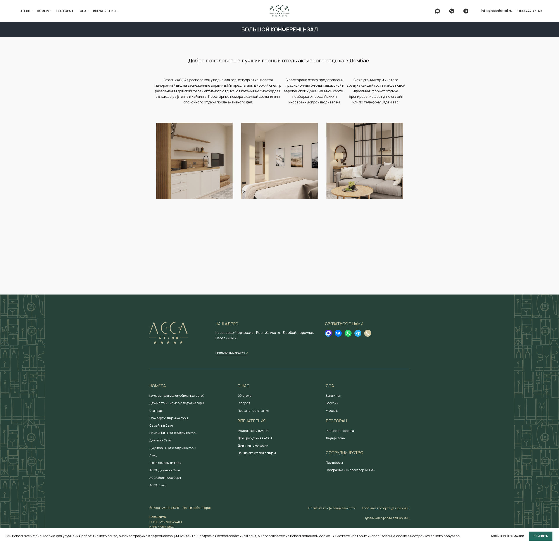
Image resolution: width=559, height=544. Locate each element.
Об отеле (245, 395)
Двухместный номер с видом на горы (176, 403)
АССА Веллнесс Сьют (165, 477)
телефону (372, 102)
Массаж (332, 410)
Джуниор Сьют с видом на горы (172, 448)
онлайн (397, 96)
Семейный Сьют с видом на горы (173, 433)
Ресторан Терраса (340, 431)
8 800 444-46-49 (529, 11)
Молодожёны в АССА (253, 431)
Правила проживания (253, 410)
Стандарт (156, 410)
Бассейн (332, 403)
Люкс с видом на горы (165, 463)
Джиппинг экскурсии (253, 445)
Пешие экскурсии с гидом (257, 453)
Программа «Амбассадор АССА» (350, 470)
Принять (540, 536)
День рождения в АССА (255, 438)
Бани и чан (333, 395)
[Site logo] (279, 10)
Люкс (153, 455)
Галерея (244, 403)
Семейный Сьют (161, 425)
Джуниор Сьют (160, 440)
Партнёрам (334, 462)
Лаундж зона (335, 438)
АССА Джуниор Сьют (164, 470)
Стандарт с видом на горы (168, 418)
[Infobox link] (440, 11)
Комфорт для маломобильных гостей (177, 395)
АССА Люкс (157, 485)
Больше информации (508, 536)
